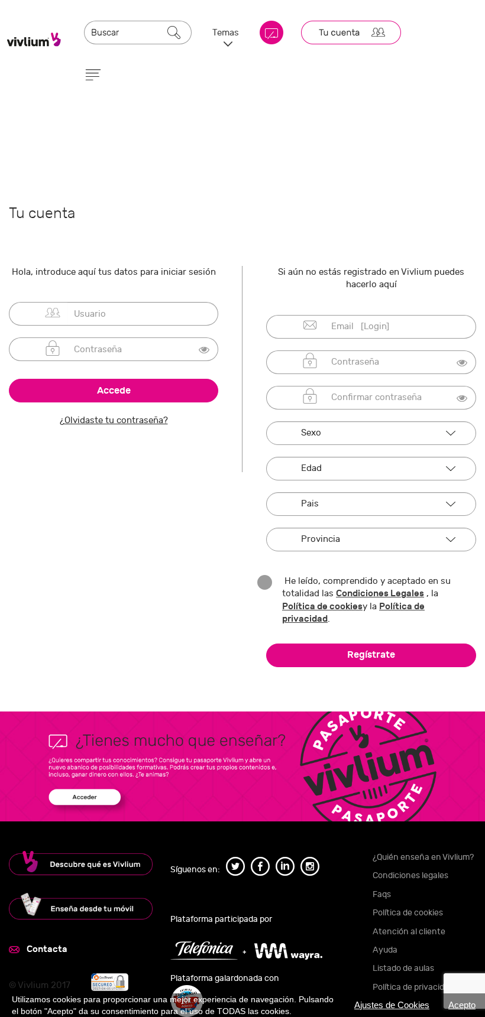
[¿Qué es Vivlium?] (81, 863)
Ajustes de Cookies (391, 1005)
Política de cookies (322, 606)
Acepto (462, 1005)
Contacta (47, 949)
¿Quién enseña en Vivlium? (423, 857)
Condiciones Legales (380, 593)
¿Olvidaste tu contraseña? (114, 420)
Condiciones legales (410, 875)
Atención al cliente (409, 932)
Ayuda (385, 950)
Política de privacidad (413, 987)
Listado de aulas (403, 968)
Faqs (382, 894)
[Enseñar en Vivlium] (81, 906)
